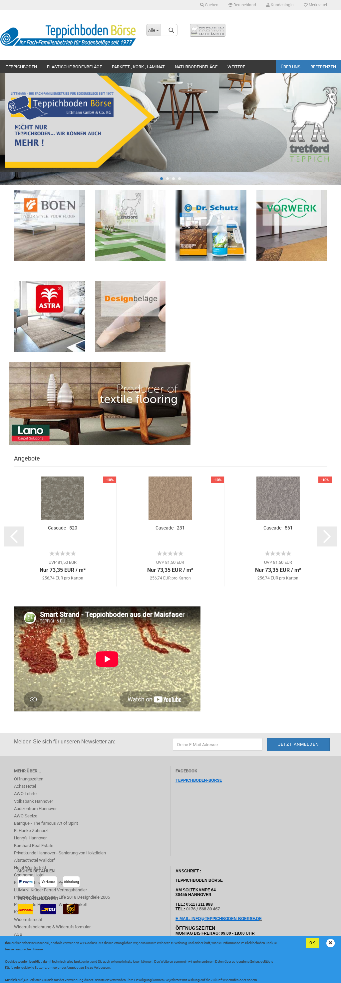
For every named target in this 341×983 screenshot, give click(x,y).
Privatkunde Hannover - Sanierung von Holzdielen (60, 852)
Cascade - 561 (278, 527)
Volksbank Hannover (33, 801)
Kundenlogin (282, 5)
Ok (312, 943)
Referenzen (323, 66)
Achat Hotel (25, 786)
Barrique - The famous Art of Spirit (46, 823)
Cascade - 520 (62, 527)
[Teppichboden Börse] (68, 35)
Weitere (236, 66)
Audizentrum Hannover (35, 808)
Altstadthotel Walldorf (34, 860)
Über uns (290, 66)
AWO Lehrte (25, 793)
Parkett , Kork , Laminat (138, 66)
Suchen (211, 5)
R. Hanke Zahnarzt (31, 830)
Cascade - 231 (170, 527)
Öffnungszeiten (28, 778)
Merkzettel (317, 5)
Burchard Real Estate (33, 845)
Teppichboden (21, 66)
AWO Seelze (25, 815)
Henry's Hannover (30, 837)
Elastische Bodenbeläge (74, 66)
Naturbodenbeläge (196, 66)
